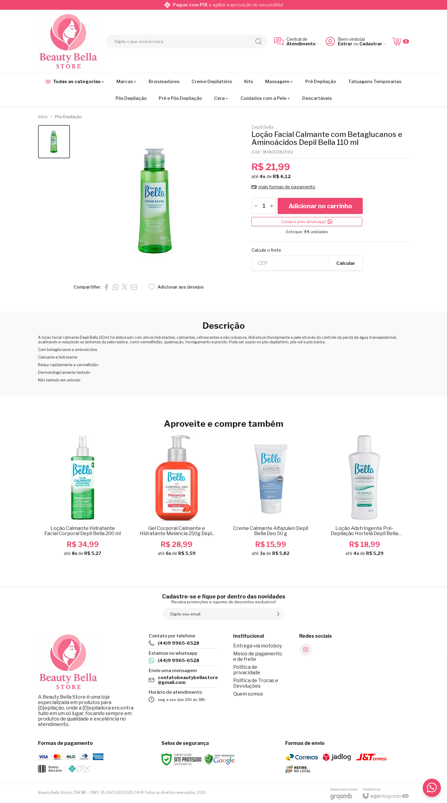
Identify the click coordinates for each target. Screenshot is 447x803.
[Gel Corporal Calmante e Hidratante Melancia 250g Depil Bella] (176, 498)
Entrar (345, 43)
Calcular (345, 263)
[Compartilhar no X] (125, 287)
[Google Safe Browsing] (219, 759)
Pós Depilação (68, 116)
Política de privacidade (246, 669)
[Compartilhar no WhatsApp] (116, 287)
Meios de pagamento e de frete (257, 656)
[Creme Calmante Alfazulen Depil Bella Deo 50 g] (270, 498)
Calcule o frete (266, 250)
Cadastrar (370, 43)
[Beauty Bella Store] (68, 41)
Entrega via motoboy (257, 646)
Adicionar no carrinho (320, 206)
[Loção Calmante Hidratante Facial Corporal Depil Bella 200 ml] (82, 498)
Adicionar (94, 516)
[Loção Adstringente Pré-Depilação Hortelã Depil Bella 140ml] (364, 498)
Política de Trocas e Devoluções (255, 683)
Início (43, 116)
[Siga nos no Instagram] (305, 649)
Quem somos (248, 694)
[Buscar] (258, 41)
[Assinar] (278, 614)
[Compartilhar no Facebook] (106, 287)
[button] (54, 141)
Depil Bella (262, 127)
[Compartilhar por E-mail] (134, 287)
